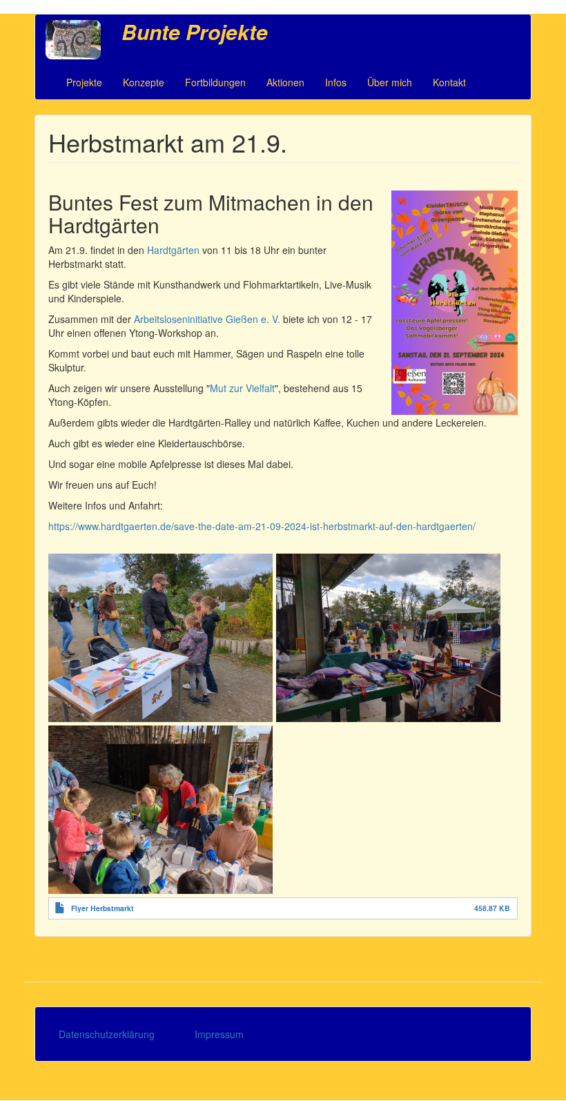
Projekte (84, 82)
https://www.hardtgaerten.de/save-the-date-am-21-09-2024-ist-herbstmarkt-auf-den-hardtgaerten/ (262, 526)
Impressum (219, 1034)
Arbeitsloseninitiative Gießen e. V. (207, 319)
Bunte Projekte (194, 31)
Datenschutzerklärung (107, 1034)
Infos (336, 82)
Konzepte (143, 82)
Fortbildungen (215, 82)
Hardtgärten (174, 250)
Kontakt (449, 82)
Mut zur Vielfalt (242, 388)
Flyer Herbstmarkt (102, 908)
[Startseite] (78, 39)
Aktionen (285, 82)
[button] (160, 638)
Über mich (389, 82)
